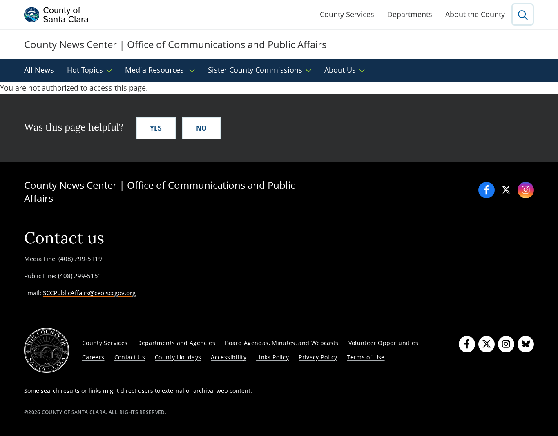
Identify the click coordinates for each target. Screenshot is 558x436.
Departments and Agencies (176, 343)
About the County (475, 14)
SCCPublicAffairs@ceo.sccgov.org (89, 293)
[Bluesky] (526, 344)
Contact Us (129, 357)
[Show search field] (522, 14)
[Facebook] (486, 190)
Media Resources (155, 70)
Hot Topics (85, 70)
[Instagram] (526, 190)
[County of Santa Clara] (56, 15)
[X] (506, 190)
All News (39, 70)
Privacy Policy (318, 357)
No (201, 128)
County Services (347, 14)
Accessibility (228, 357)
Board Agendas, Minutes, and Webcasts (282, 343)
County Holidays (178, 357)
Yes (156, 128)
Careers (93, 357)
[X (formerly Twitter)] (486, 344)
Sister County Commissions (255, 70)
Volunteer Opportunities (383, 343)
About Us (340, 70)
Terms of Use (365, 357)
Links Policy (272, 357)
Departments (409, 14)
